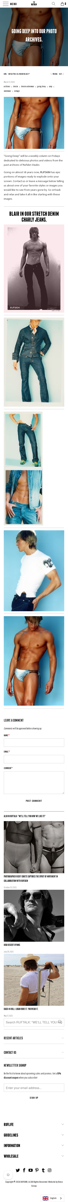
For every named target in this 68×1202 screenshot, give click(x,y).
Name (6, 735)
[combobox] (52, 1198)
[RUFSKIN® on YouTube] (30, 1170)
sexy (50, 86)
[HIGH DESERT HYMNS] (34, 916)
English (53, 1198)
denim (15, 86)
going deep (41, 86)
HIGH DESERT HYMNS (12, 944)
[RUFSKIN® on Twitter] (18, 1170)
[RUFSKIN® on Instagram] (50, 1170)
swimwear (7, 91)
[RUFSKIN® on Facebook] (24, 1170)
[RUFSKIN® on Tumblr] (43, 1170)
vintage (17, 91)
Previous (55, 74)
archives (7, 86)
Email (7, 751)
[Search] (55, 3)
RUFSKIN (45, 172)
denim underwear (27, 86)
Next (60, 74)
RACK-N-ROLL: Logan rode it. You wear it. (21, 1008)
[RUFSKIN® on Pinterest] (37, 1170)
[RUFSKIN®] (34, 4)
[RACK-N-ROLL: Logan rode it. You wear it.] (34, 980)
